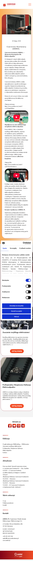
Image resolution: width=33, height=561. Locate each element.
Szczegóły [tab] (13, 248)
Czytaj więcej (17, 351)
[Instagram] (19, 426)
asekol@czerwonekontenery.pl (11, 538)
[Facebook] (10, 426)
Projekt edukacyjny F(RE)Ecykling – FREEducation (16, 444)
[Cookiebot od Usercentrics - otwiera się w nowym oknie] (23, 243)
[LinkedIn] (23, 426)
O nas (4, 501)
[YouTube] (14, 426)
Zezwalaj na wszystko (16, 305)
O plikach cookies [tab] (25, 248)
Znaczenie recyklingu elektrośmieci (12, 446)
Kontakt (5, 505)
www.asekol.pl (6, 540)
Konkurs (5, 452)
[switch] (28, 286)
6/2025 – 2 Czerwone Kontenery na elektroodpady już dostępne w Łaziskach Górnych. (14, 473)
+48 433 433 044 (8, 536)
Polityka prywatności (8, 503)
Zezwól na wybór (16, 311)
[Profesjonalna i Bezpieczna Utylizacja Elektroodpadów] (17, 369)
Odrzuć (16, 316)
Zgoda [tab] (5, 248)
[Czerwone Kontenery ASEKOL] (16, 24)
